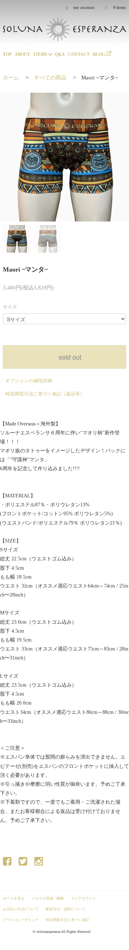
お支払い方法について (21, 909)
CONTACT (79, 54)
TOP (7, 54)
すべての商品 (50, 78)
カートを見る (13, 898)
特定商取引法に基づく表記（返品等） (45, 393)
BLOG (99, 54)
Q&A (60, 54)
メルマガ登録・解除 (48, 898)
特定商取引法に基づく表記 (67, 920)
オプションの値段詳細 (28, 380)
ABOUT (22, 54)
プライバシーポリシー (21, 920)
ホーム (11, 78)
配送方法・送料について (65, 909)
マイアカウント (83, 898)
